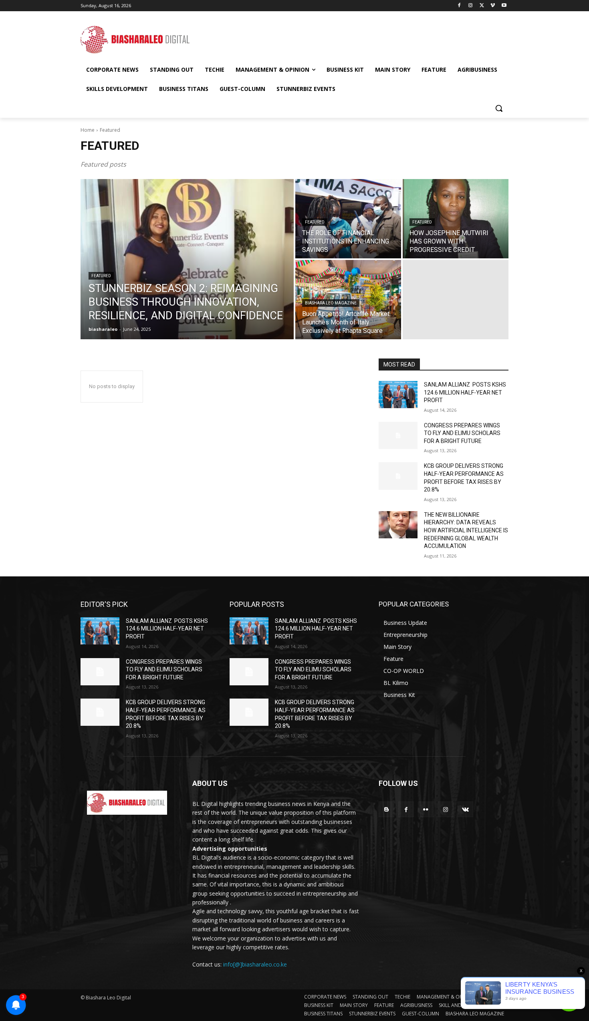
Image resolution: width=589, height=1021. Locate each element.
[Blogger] (386, 809)
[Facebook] (459, 5)
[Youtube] (503, 5)
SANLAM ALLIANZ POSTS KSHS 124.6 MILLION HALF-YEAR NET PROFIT (465, 392)
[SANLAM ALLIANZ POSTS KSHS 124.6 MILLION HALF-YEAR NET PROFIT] (398, 394)
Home (88, 130)
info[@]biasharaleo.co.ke (255, 964)
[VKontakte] (465, 809)
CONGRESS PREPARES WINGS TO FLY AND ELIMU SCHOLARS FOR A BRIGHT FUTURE (462, 433)
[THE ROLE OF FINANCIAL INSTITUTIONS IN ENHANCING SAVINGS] (348, 218)
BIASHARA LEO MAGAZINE (331, 303)
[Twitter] (481, 5)
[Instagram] (470, 5)
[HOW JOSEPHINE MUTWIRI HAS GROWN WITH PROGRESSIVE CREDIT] (455, 218)
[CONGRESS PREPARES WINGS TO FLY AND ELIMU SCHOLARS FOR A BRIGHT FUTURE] (398, 435)
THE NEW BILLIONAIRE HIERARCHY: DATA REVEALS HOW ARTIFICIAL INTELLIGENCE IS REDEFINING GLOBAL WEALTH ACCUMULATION (466, 530)
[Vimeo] (492, 5)
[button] (498, 108)
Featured (101, 276)
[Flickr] (426, 809)
